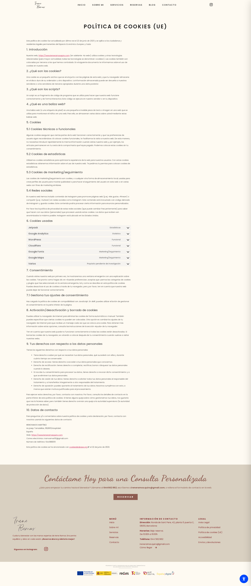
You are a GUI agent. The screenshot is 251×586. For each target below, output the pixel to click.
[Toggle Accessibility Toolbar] (243, 578)
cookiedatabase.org (78, 447)
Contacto (169, 4)
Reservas (136, 4)
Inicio (82, 4)
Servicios (117, 4)
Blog (152, 4)
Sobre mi (98, 4)
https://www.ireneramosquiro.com (54, 55)
